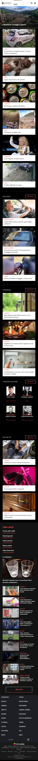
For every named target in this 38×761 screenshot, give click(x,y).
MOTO (3, 735)
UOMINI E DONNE (24, 710)
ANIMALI (4, 705)
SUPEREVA (19, 749)
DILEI (17, 747)
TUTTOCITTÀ (12, 747)
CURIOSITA (7, 104)
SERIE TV (4, 710)
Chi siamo (4, 751)
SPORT (21, 620)
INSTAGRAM (22, 705)
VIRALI (3, 21)
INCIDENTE (22, 726)
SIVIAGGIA (21, 747)
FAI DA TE (6, 460)
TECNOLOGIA (23, 653)
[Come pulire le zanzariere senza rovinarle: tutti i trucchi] (11, 590)
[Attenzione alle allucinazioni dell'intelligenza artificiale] (11, 657)
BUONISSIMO (33, 747)
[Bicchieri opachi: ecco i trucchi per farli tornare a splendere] (19, 568)
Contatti (10, 739)
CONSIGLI (6, 313)
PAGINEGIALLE (16, 746)
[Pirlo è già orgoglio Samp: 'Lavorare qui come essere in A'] (11, 624)
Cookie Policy (22, 751)
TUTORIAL (4, 722)
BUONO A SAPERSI (9, 219)
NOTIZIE (22, 631)
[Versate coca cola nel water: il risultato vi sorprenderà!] (11, 613)
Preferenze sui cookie (31, 751)
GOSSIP (3, 718)
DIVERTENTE (5, 697)
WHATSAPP (22, 714)
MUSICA (3, 701)
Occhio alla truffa (9, 531)
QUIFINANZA (27, 747)
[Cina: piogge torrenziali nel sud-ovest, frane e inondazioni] (11, 646)
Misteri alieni (7, 546)
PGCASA (32, 746)
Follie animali (7, 541)
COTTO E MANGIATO (25, 718)
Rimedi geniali (8, 536)
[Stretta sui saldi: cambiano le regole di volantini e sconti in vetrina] (11, 679)
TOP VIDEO (4, 730)
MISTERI (3, 714)
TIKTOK (21, 697)
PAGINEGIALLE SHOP (25, 746)
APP (20, 730)
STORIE (21, 722)
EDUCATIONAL (23, 701)
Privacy (16, 751)
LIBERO (5, 746)
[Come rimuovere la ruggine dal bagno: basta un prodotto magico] (11, 602)
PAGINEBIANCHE (5, 747)
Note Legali (10, 751)
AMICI (21, 735)
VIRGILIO (10, 746)
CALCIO (3, 726)
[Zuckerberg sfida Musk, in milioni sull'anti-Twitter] (11, 668)
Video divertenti (8, 550)
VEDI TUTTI (30, 196)
